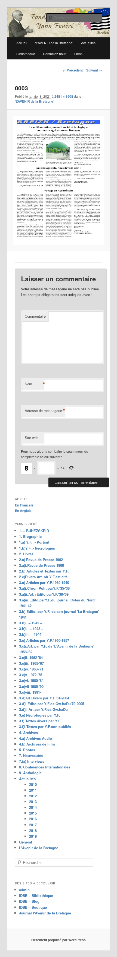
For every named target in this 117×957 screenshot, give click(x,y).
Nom (34, 384)
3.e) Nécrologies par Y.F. (39, 715)
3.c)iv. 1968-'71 (31, 669)
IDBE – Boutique (33, 907)
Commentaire (35, 316)
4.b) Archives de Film (37, 744)
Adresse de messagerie (45, 410)
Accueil (21, 42)
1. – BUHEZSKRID (34, 530)
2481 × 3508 (63, 96)
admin (24, 889)
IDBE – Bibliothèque (36, 895)
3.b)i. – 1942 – (30, 622)
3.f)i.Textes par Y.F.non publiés (45, 726)
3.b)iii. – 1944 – (31, 634)
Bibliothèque (25, 53)
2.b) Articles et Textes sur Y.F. (44, 571)
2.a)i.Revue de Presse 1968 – (43, 565)
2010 (33, 784)
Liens (78, 53)
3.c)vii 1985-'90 (31, 686)
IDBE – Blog (29, 901)
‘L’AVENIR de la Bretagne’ (34, 101)
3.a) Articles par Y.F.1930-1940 (44, 582)
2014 (33, 807)
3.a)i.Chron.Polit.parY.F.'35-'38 (44, 588)
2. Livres (26, 553)
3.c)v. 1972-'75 (30, 674)
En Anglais (23, 510)
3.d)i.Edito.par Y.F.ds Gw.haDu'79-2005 (51, 703)
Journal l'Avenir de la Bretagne (45, 913)
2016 (33, 818)
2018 (33, 830)
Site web (31, 437)
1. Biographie (30, 536)
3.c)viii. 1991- (30, 692)
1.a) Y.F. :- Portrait (34, 542)
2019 (33, 836)
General (25, 842)
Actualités (27, 778)
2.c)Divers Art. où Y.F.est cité (43, 576)
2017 (33, 824)
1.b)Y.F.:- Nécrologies (37, 548)
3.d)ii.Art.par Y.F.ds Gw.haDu (43, 709)
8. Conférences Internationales (44, 767)
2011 (33, 790)
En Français (24, 505)
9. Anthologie (30, 772)
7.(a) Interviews (31, 761)
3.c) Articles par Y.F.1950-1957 (44, 640)
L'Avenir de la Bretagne (38, 847)
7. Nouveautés (31, 755)
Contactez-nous (54, 53)
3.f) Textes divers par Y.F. (40, 720)
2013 (33, 801)
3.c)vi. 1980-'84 (31, 680)
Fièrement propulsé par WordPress (58, 939)
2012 (33, 795)
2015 (33, 813)
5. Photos (27, 749)
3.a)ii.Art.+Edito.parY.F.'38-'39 (44, 594)
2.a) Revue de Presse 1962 (41, 559)
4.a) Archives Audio (35, 738)
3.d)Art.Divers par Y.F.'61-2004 (44, 697)
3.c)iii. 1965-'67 (31, 663)
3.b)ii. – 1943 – (31, 628)
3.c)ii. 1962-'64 (31, 657)
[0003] (58, 180)
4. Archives (28, 732)
